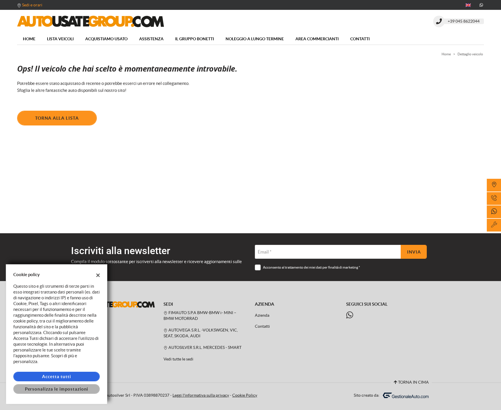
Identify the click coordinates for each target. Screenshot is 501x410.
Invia (414, 251)
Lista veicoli (60, 39)
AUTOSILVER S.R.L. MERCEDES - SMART (205, 347)
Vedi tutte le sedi (178, 359)
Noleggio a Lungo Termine (255, 39)
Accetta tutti (56, 376)
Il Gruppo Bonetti (194, 39)
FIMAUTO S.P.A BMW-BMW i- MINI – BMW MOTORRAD (200, 316)
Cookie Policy (244, 395)
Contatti (360, 39)
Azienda (262, 315)
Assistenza (151, 39)
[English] (468, 4)
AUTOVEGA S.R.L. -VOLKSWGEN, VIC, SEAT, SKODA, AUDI (201, 333)
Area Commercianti (317, 39)
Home (29, 39)
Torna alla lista (57, 118)
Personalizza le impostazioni (56, 389)
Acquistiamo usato (106, 39)
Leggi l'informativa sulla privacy (201, 395)
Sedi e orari (32, 5)
